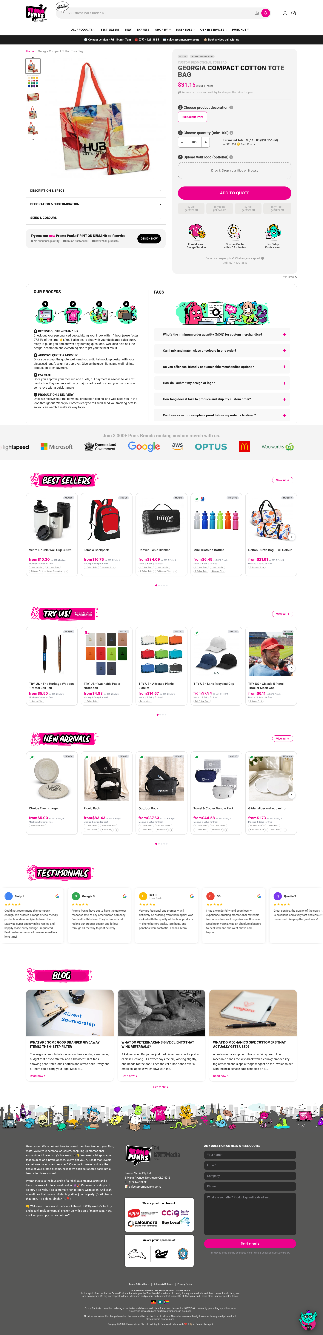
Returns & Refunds (163, 1284)
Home (30, 51)
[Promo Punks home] (36, 13)
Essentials (184, 30)
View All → (282, 480)
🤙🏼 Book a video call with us (221, 39)
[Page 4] (164, 585)
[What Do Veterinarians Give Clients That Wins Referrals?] (161, 1013)
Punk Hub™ (240, 30)
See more (161, 1087)
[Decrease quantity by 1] (182, 142)
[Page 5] (166, 585)
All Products (82, 30)
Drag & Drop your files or (234, 170)
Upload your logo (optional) (206, 157)
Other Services (212, 30)
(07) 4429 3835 (149, 39)
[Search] (265, 13)
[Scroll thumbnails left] (33, 57)
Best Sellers (110, 30)
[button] (234, 92)
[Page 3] (161, 585)
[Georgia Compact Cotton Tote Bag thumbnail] (33, 66)
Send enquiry (250, 1243)
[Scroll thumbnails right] (33, 139)
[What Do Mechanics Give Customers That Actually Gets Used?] (253, 1013)
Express (143, 30)
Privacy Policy (282, 1252)
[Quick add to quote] (73, 572)
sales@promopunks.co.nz (183, 39)
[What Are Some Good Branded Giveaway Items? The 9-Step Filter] (70, 1013)
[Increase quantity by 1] (206, 142)
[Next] (292, 537)
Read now (37, 1076)
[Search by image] (256, 13)
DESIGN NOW (149, 238)
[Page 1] (156, 585)
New (128, 30)
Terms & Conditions (263, 1252)
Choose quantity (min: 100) (206, 133)
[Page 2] (159, 585)
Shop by (162, 30)
